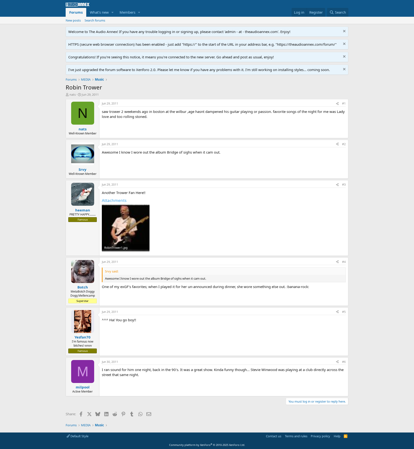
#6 (344, 362)
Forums (76, 12)
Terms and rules (296, 436)
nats (72, 94)
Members (127, 12)
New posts (73, 20)
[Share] (337, 103)
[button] (112, 12)
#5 (344, 312)
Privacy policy (320, 436)
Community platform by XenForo (207, 445)
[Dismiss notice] (344, 31)
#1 (344, 103)
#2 (344, 144)
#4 (344, 262)
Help (337, 436)
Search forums (95, 20)
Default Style (79, 436)
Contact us (273, 436)
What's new (99, 12)
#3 (344, 185)
